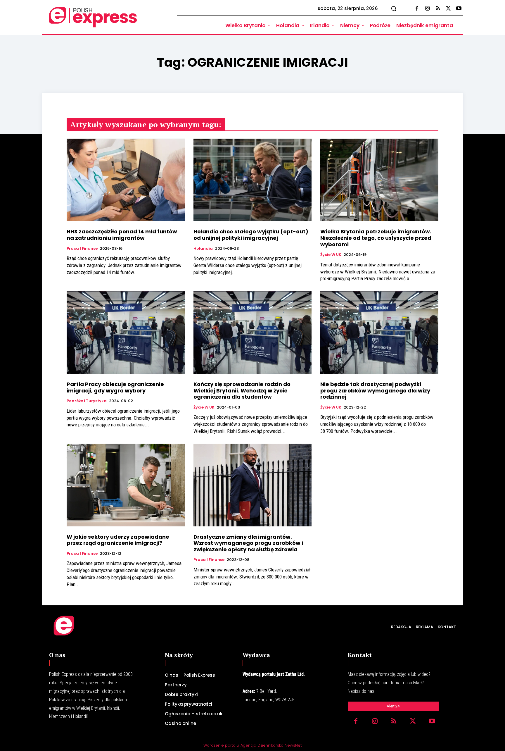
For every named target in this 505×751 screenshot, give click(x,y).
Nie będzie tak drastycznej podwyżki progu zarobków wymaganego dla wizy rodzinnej (375, 390)
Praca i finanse (82, 248)
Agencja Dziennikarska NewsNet (271, 745)
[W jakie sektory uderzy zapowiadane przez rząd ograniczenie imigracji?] (126, 485)
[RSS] (438, 9)
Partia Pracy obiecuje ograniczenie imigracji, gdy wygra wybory (115, 387)
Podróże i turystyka (87, 401)
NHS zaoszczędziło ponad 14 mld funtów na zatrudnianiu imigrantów (122, 235)
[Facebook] (416, 9)
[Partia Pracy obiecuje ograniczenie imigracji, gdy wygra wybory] (126, 332)
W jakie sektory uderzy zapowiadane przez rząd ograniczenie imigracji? (118, 540)
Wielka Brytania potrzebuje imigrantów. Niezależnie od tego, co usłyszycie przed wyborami (375, 238)
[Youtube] (459, 9)
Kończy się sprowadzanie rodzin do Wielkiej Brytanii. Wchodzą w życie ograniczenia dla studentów (241, 390)
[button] (394, 8)
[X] (448, 9)
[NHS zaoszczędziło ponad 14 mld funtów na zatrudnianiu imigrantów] (126, 180)
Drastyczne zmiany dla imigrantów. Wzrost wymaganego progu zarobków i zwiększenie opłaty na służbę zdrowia (248, 543)
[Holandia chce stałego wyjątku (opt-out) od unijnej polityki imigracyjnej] (252, 180)
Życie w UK (330, 254)
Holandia (203, 248)
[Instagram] (427, 9)
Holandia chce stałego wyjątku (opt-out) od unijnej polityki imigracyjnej (250, 235)
